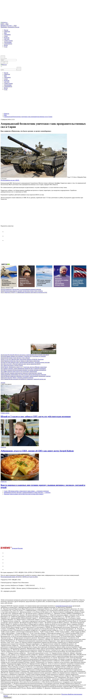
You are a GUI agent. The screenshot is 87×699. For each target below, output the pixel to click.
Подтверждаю (7, 697)
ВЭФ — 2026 (4, 24)
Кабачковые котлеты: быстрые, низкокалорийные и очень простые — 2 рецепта (27, 492)
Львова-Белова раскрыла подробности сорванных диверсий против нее (23, 379)
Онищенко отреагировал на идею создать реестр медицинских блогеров (23, 374)
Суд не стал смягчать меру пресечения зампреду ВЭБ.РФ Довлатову (22, 359)
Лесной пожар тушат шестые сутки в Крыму (15, 358)
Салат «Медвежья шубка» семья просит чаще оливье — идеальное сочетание (26, 491)
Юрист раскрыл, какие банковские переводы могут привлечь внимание (23, 368)
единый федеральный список (63, 606)
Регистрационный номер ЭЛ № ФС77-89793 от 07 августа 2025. (19, 577)
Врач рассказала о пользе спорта (12, 365)
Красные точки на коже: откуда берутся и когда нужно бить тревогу (24, 494)
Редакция (15, 548)
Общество (4, 481)
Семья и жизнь (5, 413)
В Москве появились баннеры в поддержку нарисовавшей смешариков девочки (26, 376)
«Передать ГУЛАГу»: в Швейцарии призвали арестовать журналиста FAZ (24, 292)
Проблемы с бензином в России (10, 27)
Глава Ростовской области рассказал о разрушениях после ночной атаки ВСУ (25, 355)
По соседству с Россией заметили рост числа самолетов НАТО (20, 364)
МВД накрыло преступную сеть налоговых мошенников (19, 371)
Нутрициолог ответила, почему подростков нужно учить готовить (22, 291)
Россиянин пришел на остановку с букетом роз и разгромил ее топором (23, 356)
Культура (3, 447)
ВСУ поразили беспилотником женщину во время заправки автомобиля (23, 370)
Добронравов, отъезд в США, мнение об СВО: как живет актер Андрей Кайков (37, 451)
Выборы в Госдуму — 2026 (8, 25)
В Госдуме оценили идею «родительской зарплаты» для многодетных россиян (25, 362)
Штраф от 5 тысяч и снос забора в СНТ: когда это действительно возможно (36, 416)
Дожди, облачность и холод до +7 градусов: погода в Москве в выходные (24, 367)
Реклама (20, 548)
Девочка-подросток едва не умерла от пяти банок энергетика (20, 361)
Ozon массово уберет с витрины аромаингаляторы (17, 377)
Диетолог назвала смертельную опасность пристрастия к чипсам (21, 373)
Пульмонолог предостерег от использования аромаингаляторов (21, 289)
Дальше (3, 382)
